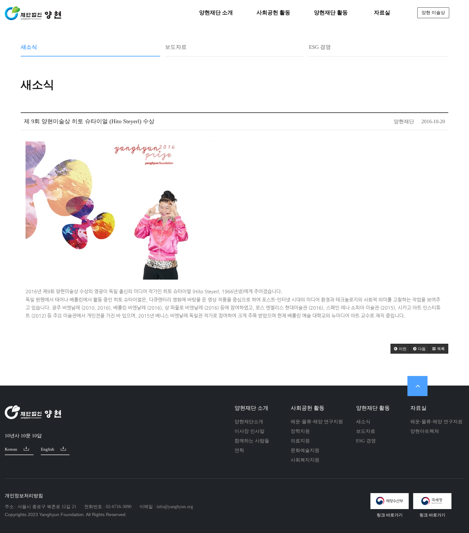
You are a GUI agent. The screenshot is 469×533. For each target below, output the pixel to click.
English (47, 449)
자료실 (418, 408)
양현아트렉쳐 (424, 431)
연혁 (239, 450)
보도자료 (176, 47)
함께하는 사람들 (251, 440)
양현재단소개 (248, 421)
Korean (11, 449)
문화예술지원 (305, 450)
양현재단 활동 (373, 408)
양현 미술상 (433, 12)
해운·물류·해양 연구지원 (317, 421)
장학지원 (300, 431)
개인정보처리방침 (24, 495)
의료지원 (300, 440)
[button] (400, 349)
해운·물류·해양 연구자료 (436, 421)
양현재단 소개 (251, 408)
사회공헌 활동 (307, 408)
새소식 (29, 47)
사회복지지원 (305, 459)
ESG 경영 (320, 47)
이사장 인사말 (249, 431)
